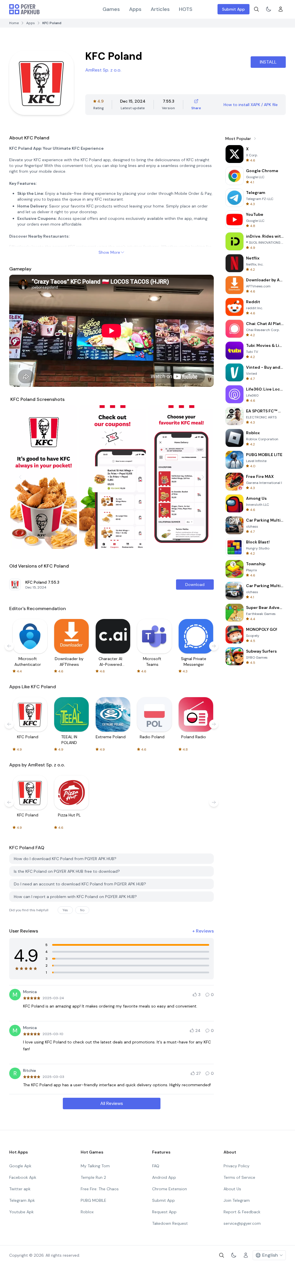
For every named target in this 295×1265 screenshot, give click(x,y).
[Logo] (24, 9)
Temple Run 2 (93, 1177)
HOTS (185, 9)
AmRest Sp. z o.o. (103, 70)
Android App (164, 1177)
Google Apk (20, 1165)
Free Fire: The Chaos (100, 1188)
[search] (256, 9)
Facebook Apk (22, 1177)
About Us (232, 1188)
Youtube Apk (21, 1211)
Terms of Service (239, 1177)
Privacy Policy (236, 1165)
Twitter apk (20, 1188)
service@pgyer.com (242, 1223)
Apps (135, 9)
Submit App (233, 9)
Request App (164, 1211)
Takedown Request (170, 1223)
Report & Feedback (242, 1211)
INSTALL (268, 62)
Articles (160, 9)
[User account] (280, 9)
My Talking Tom (95, 1165)
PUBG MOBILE (93, 1200)
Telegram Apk (22, 1200)
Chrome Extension (169, 1188)
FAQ (155, 1165)
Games (111, 9)
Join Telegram (237, 1200)
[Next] (203, 477)
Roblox (87, 1211)
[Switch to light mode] (268, 9)
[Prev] (20, 477)
